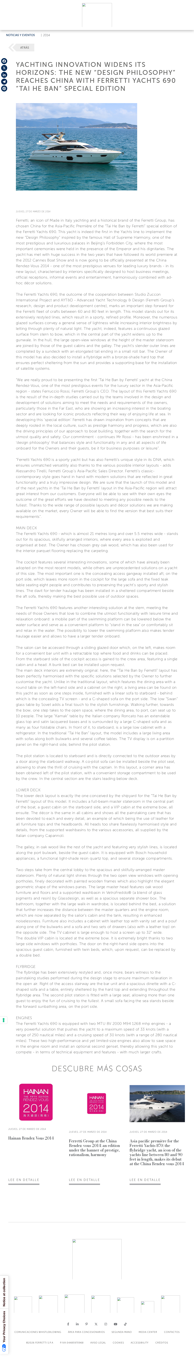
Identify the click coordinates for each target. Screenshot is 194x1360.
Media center (148, 1332)
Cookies (118, 1342)
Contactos (172, 1332)
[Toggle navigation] (186, 23)
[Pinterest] (4, 88)
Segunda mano (122, 1332)
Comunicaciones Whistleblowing (37, 1332)
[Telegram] (4, 81)
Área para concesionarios (86, 1332)
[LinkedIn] (4, 74)
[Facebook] (4, 61)
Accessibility (140, 1342)
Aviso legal (98, 1342)
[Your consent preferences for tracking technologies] (3, 1020)
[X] (4, 68)
